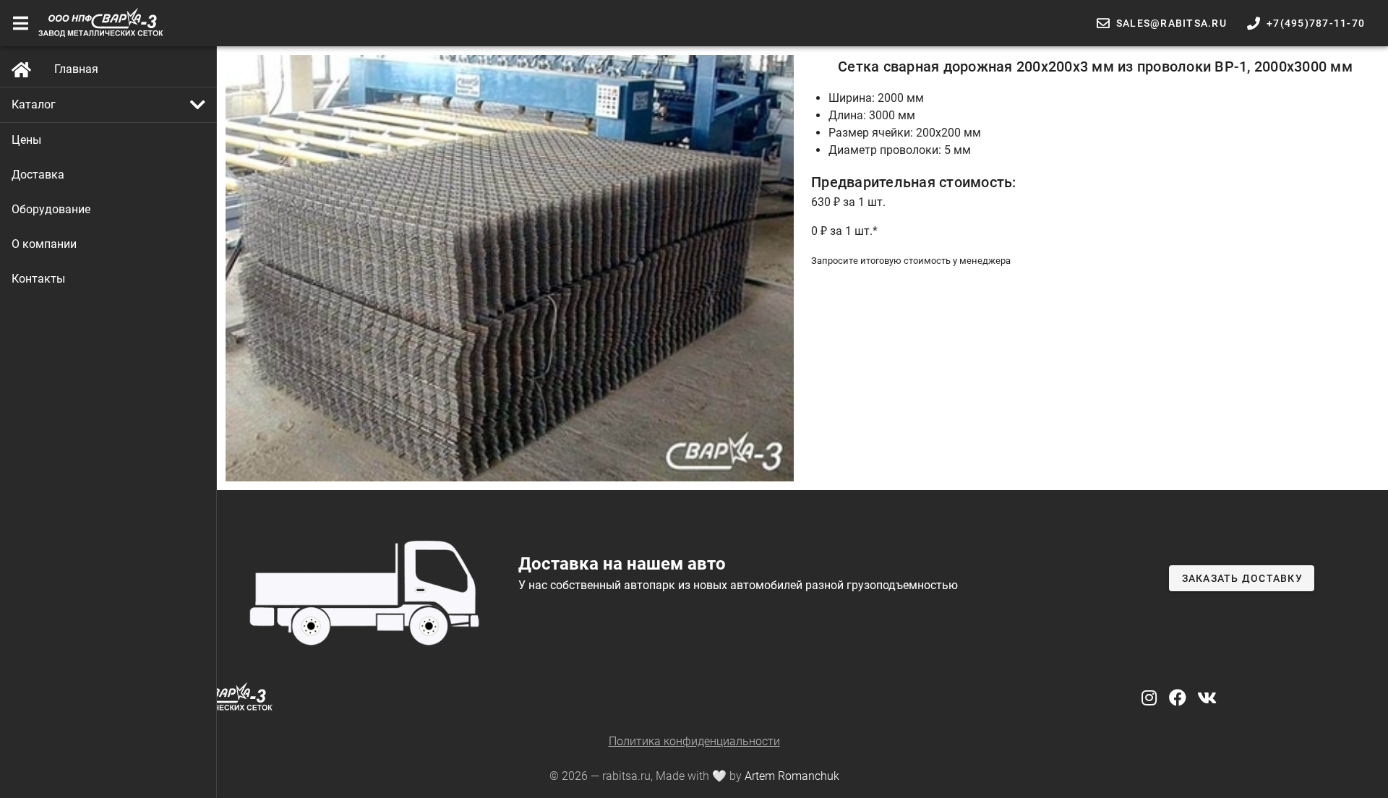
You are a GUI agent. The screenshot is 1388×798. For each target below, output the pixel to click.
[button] (108, 104)
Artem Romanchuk (792, 776)
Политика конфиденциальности (694, 741)
